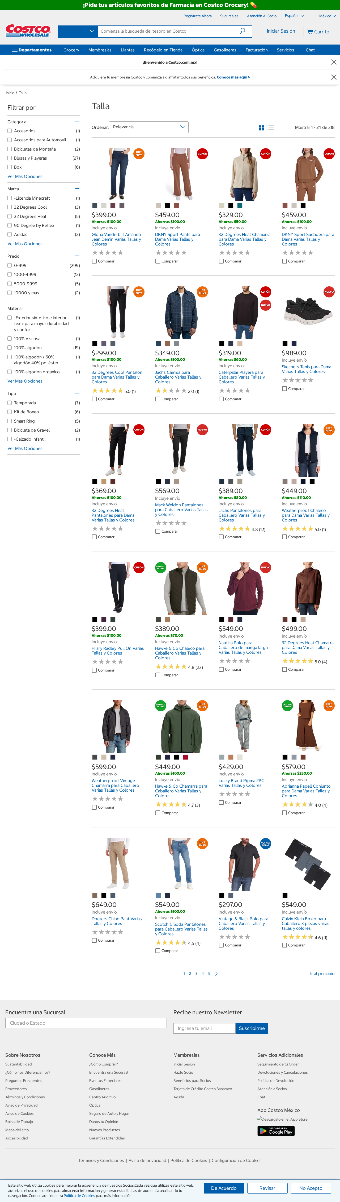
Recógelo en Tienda (163, 49)
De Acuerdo (224, 1188)
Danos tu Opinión (103, 1121)
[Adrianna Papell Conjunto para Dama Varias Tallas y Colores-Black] (285, 757)
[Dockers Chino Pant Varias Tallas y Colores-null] (95, 895)
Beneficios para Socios (192, 1080)
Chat (310, 49)
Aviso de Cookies (19, 1113)
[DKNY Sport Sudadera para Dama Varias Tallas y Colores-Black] (303, 205)
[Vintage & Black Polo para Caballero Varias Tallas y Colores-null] (231, 895)
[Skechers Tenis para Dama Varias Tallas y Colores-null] (294, 343)
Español (292, 15)
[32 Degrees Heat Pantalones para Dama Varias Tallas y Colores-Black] (95, 481)
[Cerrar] (334, 62)
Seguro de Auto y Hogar (109, 1113)
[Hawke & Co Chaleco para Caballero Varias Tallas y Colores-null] (158, 619)
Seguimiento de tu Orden (278, 1064)
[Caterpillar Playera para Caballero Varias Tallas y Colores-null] (231, 343)
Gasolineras (225, 49)
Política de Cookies (79, 1195)
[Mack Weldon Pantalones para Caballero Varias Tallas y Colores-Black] (158, 481)
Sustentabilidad (18, 1064)
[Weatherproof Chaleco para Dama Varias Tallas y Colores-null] (285, 481)
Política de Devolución (275, 1080)
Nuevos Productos (104, 1130)
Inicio (10, 92)
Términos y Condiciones (25, 1097)
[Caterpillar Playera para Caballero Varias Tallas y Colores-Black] (222, 343)
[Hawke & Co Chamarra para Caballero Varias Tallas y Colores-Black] (176, 757)
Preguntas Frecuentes (23, 1080)
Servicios (285, 49)
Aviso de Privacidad (21, 1105)
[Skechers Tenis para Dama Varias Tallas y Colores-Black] (285, 343)
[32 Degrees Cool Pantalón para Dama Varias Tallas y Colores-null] (104, 343)
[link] (118, 198)
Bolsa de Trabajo (19, 1121)
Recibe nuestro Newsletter (207, 1012)
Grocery (71, 49)
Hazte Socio (183, 1072)
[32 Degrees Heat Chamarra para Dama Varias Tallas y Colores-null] (222, 205)
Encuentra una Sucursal (35, 1012)
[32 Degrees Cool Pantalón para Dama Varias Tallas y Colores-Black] (95, 343)
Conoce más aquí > (233, 77)
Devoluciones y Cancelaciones (282, 1072)
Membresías (100, 49)
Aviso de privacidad (147, 1160)
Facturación (257, 49)
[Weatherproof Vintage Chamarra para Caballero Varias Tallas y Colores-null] (95, 757)
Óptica (198, 49)
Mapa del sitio (17, 1130)
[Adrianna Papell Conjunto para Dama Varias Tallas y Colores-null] (294, 757)
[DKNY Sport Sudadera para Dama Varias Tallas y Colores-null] (285, 205)
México (325, 16)
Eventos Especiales (105, 1080)
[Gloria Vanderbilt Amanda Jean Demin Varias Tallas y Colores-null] (95, 205)
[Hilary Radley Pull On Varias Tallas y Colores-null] (104, 619)
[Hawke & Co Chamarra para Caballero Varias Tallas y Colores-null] (158, 757)
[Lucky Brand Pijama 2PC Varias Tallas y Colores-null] (222, 757)
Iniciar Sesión (281, 31)
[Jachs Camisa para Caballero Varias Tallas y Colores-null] (158, 343)
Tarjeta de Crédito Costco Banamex (202, 1088)
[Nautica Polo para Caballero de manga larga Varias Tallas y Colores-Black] (222, 619)
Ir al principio (322, 973)
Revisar (267, 1188)
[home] (28, 30)
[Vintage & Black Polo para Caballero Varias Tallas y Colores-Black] (222, 895)
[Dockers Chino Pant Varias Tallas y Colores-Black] (104, 895)
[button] (246, 31)
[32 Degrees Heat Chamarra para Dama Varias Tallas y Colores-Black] (231, 205)
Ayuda (178, 1097)
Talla (23, 92)
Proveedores (16, 1088)
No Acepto (310, 1188)
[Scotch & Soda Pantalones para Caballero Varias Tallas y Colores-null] (158, 895)
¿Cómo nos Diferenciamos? (27, 1072)
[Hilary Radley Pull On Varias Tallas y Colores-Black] (95, 619)
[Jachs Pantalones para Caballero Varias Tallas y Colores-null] (222, 481)
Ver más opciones (24, 176)
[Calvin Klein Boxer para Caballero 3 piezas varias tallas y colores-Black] (285, 895)
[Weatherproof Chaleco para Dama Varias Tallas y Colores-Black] (312, 481)
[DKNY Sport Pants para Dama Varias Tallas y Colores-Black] (167, 205)
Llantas (128, 49)
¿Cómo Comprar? (103, 1064)
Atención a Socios (272, 1088)
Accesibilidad (16, 1138)
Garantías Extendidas (107, 1138)
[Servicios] (295, 49)
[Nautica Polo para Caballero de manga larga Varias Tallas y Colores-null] (231, 619)
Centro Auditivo (102, 1097)
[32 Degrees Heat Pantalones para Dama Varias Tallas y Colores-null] (104, 481)
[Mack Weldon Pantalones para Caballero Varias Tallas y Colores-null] (167, 481)
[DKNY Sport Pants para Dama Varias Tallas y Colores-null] (158, 205)
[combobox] (77, 31)
